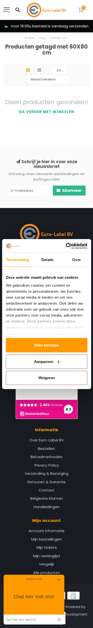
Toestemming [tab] (17, 260)
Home (29, 38)
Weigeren (46, 378)
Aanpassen (43, 361)
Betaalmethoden (46, 456)
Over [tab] (76, 260)
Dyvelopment (76, 614)
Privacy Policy (46, 465)
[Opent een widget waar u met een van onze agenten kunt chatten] (34, 599)
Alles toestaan (46, 345)
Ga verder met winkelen (46, 111)
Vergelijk (46, 564)
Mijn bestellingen (46, 539)
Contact (47, 490)
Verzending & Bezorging (46, 473)
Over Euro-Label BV (46, 440)
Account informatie (46, 530)
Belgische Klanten (46, 498)
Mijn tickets (46, 547)
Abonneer (72, 190)
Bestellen (46, 448)
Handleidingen (46, 506)
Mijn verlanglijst (46, 555)
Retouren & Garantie (47, 482)
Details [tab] (47, 260)
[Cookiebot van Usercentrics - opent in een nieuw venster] (66, 246)
